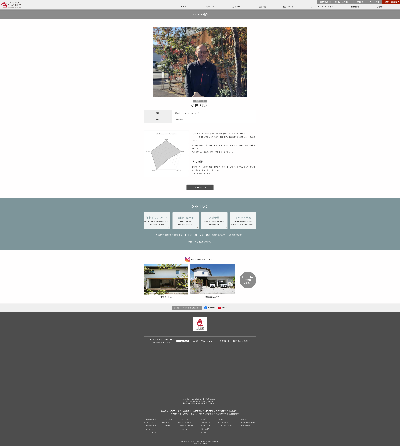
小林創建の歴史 (207, 422)
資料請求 (360, 2)
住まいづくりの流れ (185, 422)
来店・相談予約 (391, 2)
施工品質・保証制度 (186, 426)
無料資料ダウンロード (248, 422)
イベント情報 (374, 2)
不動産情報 (167, 426)
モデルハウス (183, 419)
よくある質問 (223, 422)
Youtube (224, 307)
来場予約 (244, 419)
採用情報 (203, 432)
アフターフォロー (186, 429)
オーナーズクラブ (206, 426)
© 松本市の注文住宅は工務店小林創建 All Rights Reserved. (200, 441)
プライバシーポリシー (226, 426)
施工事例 (262, 6)
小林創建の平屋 (151, 426)
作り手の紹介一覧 (200, 187)
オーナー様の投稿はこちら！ (247, 280)
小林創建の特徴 (151, 419)
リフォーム (149, 429)
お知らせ (222, 419)
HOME (183, 6)
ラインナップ (150, 422)
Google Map (182, 341)
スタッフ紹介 (205, 429)
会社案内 (203, 419)
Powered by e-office (200, 444)
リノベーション (151, 432)
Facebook (211, 307)
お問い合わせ (245, 426)
